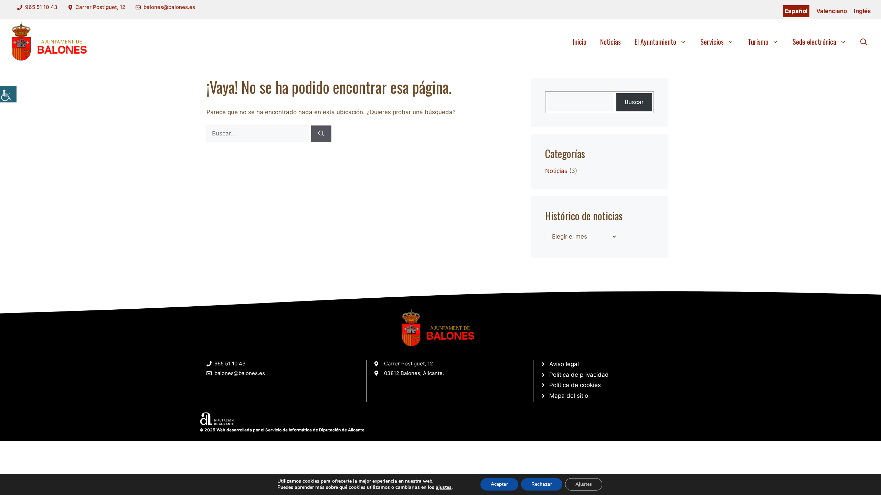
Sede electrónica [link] (814, 41)
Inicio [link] (579, 41)
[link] (8, 94)
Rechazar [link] (541, 484)
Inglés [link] (862, 11)
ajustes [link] (444, 487)
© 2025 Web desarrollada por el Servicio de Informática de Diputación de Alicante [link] (282, 429)
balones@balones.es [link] (169, 7)
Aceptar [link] (499, 484)
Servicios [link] (712, 41)
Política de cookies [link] (575, 385)
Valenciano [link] (831, 11)
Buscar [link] (634, 102)
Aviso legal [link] (564, 364)
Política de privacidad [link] (579, 374)
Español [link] (796, 11)
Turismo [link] (758, 41)
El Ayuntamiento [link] (655, 41)
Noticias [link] (610, 41)
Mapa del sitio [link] (568, 395)
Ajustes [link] (583, 484)
